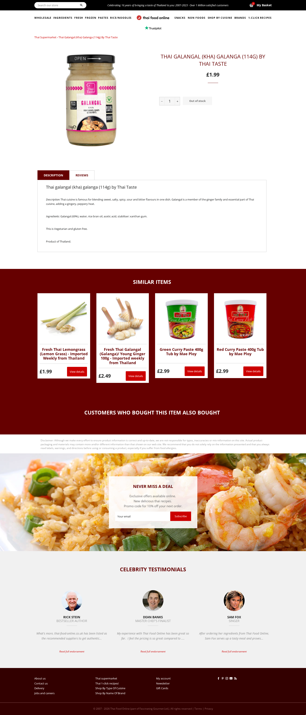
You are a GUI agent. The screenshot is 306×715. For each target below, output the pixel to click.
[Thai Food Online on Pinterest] (223, 678)
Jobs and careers (44, 693)
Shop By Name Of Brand (110, 693)
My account (163, 678)
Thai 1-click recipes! (107, 683)
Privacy (209, 708)
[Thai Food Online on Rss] (236, 678)
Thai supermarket (45, 37)
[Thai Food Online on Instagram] (227, 678)
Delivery (39, 688)
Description (53, 175)
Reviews (82, 175)
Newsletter (163, 683)
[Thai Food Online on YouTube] (232, 678)
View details (77, 372)
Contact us (41, 683)
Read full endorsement (71, 651)
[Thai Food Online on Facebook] (219, 678)
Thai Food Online (120, 708)
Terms (198, 708)
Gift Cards (162, 688)
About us (40, 678)
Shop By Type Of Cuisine (110, 688)
